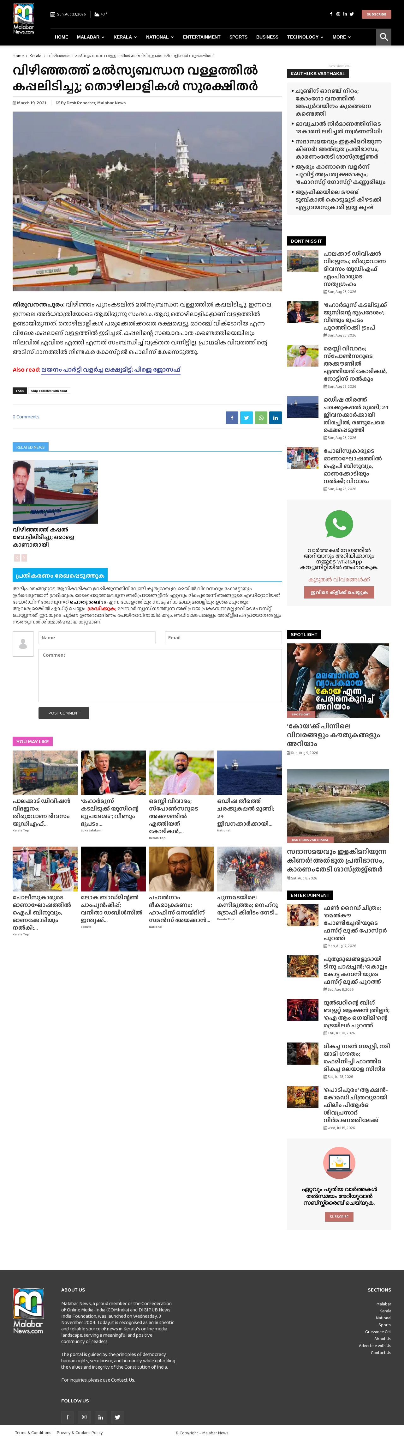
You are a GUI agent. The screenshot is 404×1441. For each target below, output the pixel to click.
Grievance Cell (378, 1332)
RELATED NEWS (30, 447)
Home (61, 37)
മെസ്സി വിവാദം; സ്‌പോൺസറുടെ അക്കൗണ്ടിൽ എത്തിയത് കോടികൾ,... (173, 816)
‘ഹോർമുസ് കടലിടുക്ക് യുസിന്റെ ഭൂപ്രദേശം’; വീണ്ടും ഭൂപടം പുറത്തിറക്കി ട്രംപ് (355, 316)
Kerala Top (21, 830)
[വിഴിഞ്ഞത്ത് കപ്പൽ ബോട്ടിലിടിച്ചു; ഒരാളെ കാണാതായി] (55, 492)
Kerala (123, 37)
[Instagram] (338, 14)
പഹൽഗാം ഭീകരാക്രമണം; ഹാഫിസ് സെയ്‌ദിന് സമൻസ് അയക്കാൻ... (179, 908)
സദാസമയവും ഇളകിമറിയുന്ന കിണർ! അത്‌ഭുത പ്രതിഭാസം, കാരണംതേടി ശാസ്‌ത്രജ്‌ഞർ (338, 149)
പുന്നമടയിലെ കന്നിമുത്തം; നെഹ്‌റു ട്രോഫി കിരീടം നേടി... (247, 905)
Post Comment (64, 713)
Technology (302, 37)
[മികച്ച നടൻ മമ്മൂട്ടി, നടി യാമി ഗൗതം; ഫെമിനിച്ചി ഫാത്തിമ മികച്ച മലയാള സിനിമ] (302, 1054)
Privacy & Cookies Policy (80, 1433)
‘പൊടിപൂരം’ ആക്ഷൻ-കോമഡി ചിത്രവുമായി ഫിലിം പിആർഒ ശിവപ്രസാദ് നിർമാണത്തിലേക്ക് (356, 1104)
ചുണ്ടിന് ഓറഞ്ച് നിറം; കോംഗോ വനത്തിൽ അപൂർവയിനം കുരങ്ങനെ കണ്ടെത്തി (333, 102)
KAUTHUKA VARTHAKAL (318, 73)
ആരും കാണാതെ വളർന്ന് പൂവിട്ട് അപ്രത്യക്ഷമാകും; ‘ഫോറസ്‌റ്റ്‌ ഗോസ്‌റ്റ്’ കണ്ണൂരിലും (340, 174)
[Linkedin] (345, 14)
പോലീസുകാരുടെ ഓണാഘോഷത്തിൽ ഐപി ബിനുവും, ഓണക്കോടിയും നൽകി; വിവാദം (353, 466)
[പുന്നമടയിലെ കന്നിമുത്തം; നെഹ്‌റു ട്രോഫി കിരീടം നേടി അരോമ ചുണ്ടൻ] (249, 869)
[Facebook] (331, 14)
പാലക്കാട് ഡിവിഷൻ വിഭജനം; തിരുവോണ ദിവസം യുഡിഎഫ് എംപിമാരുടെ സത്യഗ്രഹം (355, 268)
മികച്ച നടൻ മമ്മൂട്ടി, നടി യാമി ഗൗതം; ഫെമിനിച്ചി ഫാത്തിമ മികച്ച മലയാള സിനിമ (357, 1057)
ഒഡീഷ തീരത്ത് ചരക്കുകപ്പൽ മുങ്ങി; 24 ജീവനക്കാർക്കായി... (245, 812)
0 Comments (26, 416)
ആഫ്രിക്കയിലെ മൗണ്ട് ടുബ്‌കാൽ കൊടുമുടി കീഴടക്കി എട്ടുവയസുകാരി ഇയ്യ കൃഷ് (338, 199)
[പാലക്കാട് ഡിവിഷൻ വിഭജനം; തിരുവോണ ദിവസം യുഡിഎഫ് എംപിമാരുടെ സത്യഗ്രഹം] (45, 773)
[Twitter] (351, 14)
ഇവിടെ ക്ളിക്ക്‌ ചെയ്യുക (339, 592)
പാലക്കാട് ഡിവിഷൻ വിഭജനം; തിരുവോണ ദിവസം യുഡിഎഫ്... (41, 812)
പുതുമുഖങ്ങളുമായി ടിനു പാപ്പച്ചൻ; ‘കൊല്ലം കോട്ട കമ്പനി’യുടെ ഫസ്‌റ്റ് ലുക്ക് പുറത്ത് (356, 970)
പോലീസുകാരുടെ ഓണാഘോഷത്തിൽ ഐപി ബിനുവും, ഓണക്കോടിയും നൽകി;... (42, 912)
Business (267, 37)
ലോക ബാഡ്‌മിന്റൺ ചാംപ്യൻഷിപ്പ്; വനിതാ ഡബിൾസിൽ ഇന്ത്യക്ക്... (111, 908)
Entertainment (202, 37)
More (339, 37)
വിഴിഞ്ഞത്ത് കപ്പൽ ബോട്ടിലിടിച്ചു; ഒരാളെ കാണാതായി (43, 537)
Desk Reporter (81, 103)
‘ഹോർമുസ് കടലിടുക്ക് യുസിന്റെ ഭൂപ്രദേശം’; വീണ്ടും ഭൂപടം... (110, 812)
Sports (238, 37)
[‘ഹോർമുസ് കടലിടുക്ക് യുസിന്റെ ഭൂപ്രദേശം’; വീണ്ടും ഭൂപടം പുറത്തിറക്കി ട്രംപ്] (113, 773)
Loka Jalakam (91, 830)
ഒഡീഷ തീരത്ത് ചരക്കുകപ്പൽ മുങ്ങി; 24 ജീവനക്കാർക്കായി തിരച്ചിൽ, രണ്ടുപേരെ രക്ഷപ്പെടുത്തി (356, 414)
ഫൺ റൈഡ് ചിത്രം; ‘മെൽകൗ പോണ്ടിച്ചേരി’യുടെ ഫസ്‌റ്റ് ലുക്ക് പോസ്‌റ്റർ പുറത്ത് (355, 922)
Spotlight (301, 714)
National (157, 37)
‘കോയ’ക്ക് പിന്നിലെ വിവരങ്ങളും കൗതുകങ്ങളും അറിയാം (333, 735)
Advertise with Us (375, 1345)
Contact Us (122, 1379)
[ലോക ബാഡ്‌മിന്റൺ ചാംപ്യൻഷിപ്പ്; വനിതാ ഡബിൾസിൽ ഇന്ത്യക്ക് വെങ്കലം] (113, 869)
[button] (383, 37)
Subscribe (376, 14)
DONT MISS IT (306, 241)
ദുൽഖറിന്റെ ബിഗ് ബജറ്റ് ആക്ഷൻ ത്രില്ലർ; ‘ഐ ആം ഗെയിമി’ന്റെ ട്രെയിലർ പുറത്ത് (356, 1014)
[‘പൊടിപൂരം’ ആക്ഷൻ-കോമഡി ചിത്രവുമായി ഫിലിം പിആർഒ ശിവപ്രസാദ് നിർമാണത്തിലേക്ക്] (302, 1097)
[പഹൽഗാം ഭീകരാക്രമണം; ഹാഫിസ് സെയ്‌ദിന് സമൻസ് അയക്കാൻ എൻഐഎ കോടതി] (181, 869)
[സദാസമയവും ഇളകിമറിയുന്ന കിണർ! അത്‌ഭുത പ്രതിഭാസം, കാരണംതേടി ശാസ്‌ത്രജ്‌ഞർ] (339, 806)
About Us (382, 1338)
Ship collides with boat (49, 390)
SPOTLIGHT (304, 634)
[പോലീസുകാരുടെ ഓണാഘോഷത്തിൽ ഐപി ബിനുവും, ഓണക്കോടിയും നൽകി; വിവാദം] (45, 869)
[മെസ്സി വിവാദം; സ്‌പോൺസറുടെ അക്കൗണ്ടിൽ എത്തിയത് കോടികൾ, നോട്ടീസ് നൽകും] (181, 773)
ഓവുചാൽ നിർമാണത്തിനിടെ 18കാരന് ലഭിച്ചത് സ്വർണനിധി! (338, 127)
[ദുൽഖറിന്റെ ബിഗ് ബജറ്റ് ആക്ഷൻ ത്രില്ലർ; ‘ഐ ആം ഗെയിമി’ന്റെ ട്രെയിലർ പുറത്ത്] (302, 1010)
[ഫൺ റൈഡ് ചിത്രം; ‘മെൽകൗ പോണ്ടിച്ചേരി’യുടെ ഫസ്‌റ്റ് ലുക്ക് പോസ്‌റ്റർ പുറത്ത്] (302, 915)
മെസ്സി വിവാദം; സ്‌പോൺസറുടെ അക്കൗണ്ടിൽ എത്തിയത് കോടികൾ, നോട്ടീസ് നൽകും (355, 363)
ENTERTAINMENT (310, 895)
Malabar (88, 37)
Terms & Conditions (33, 1433)
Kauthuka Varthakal (310, 839)
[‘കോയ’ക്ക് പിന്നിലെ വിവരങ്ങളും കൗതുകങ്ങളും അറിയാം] (339, 680)
